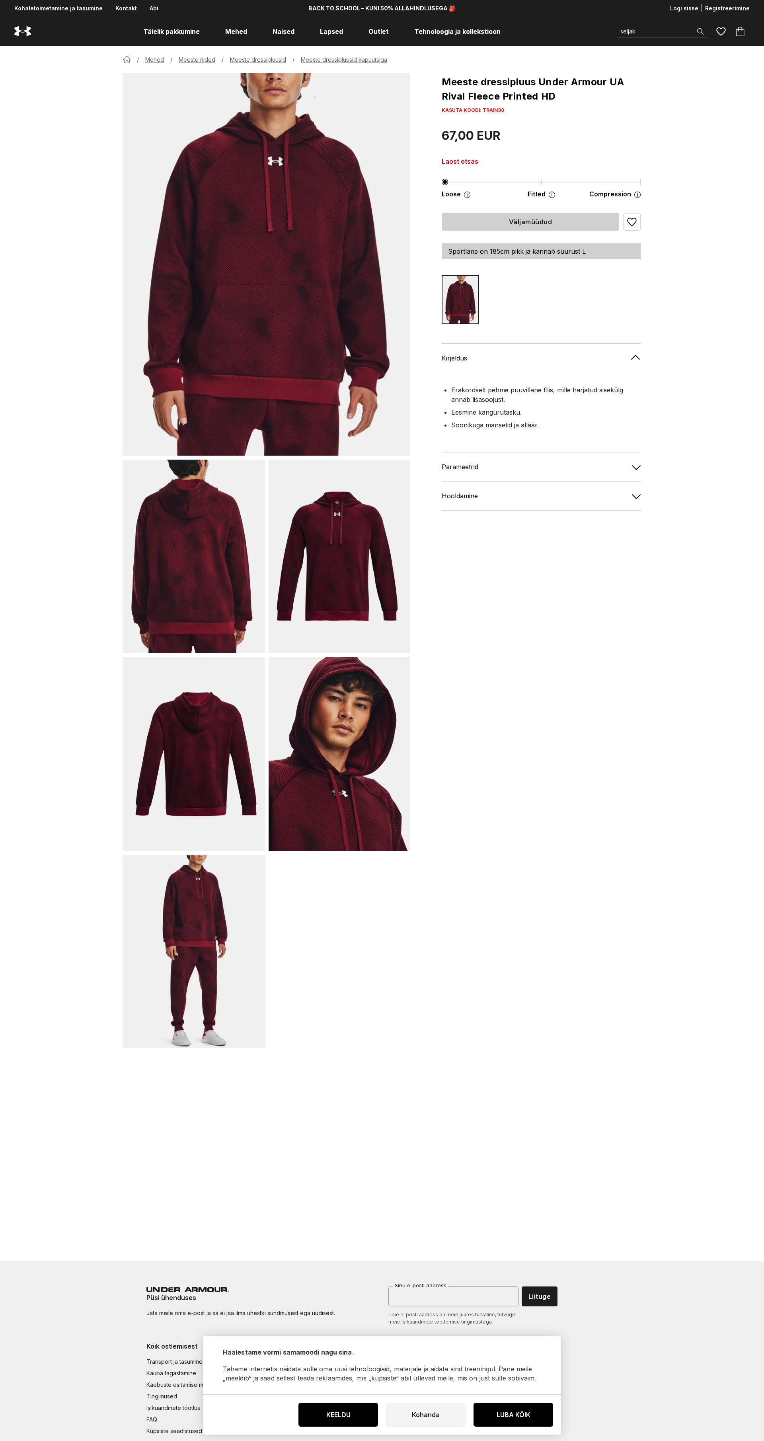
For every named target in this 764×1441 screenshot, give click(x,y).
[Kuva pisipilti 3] (194, 754)
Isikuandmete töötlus (173, 1407)
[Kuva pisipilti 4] (339, 754)
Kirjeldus (454, 358)
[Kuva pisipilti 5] (194, 951)
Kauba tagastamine (171, 1373)
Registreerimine (727, 8)
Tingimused (161, 1396)
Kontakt (126, 8)
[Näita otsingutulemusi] (700, 31)
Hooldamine (460, 496)
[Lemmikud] (721, 31)
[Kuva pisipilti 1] (194, 556)
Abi (154, 8)
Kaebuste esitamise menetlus (184, 1384)
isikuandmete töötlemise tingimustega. (447, 1322)
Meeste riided (197, 59)
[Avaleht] (127, 59)
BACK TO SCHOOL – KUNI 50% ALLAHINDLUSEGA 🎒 (382, 8)
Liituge (539, 1296)
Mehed (154, 59)
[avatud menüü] (207, 31)
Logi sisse (684, 8)
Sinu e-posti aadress (420, 1285)
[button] (632, 222)
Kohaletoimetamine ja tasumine (58, 8)
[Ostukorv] (740, 31)
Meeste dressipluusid (258, 59)
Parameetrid (460, 467)
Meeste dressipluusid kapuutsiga (344, 59)
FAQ (151, 1419)
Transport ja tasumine (174, 1361)
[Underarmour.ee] (22, 31)
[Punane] (460, 299)
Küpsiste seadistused (174, 1430)
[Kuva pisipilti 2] (339, 556)
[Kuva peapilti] (266, 264)
